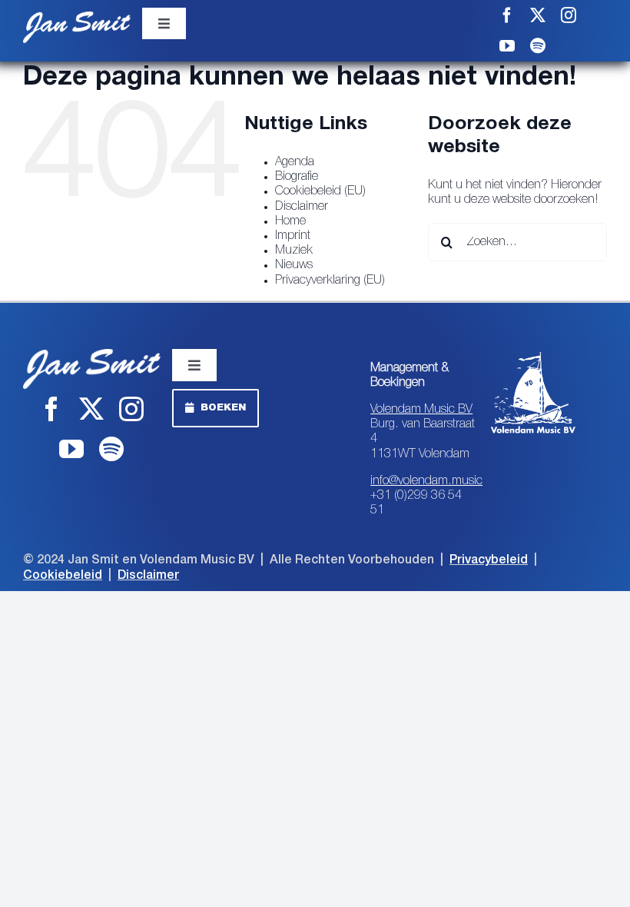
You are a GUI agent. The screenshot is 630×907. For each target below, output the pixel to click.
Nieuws (294, 265)
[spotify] (537, 46)
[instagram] (568, 15)
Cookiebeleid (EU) (320, 191)
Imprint (292, 236)
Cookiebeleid (62, 575)
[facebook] (507, 15)
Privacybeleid (488, 560)
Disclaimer (301, 206)
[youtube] (507, 46)
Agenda (294, 162)
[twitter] (537, 15)
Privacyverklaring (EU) (330, 280)
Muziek (294, 250)
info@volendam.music (426, 481)
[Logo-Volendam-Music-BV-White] (533, 355)
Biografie (296, 176)
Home (290, 221)
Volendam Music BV (421, 409)
